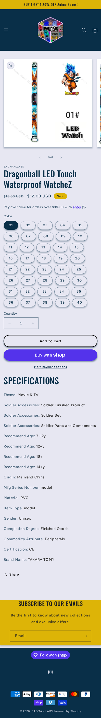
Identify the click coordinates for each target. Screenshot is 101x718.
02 (28, 225)
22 (27, 269)
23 (44, 269)
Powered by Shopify (67, 711)
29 (62, 280)
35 (79, 291)
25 (79, 269)
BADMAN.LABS (42, 711)
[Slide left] (39, 157)
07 (28, 236)
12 (27, 247)
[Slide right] (61, 157)
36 (11, 302)
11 (10, 247)
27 (28, 280)
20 (77, 258)
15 (77, 247)
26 (11, 280)
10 (80, 236)
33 (44, 291)
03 (45, 225)
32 (27, 291)
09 (63, 236)
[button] (6, 30)
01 (11, 225)
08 (45, 236)
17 (27, 258)
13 (43, 247)
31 (11, 291)
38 (45, 302)
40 (79, 302)
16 (11, 258)
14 (60, 247)
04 (62, 225)
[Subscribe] (85, 636)
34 (62, 291)
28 (45, 280)
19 (61, 258)
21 (11, 269)
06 (11, 236)
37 (28, 302)
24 (62, 269)
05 (80, 225)
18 (44, 258)
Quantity (10, 313)
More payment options (50, 367)
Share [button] (14, 574)
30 (79, 280)
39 (62, 302)
